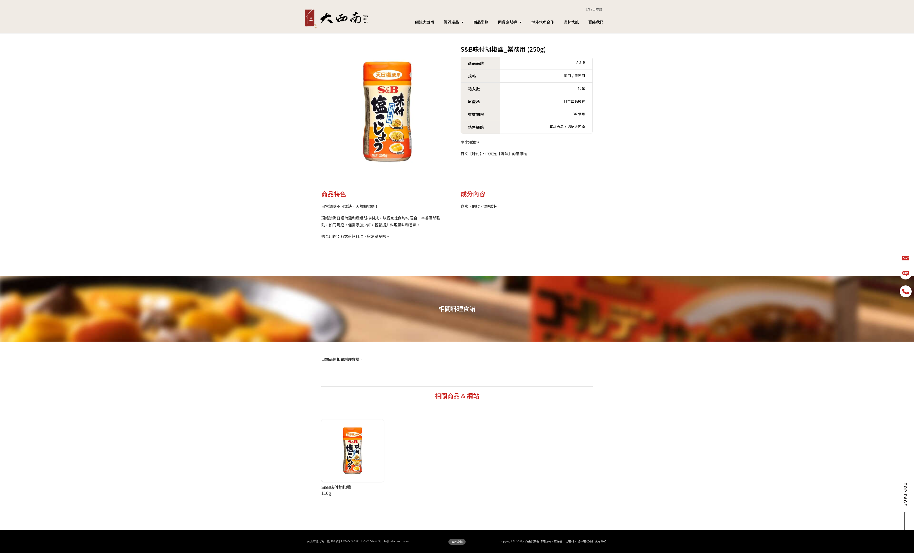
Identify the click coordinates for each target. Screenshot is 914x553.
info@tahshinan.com (395, 541)
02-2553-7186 (351, 541)
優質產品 (451, 22)
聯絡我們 (596, 22)
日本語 (597, 9)
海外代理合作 (542, 22)
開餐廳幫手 (507, 22)
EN (588, 9)
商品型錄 (480, 22)
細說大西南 (424, 22)
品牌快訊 (571, 22)
